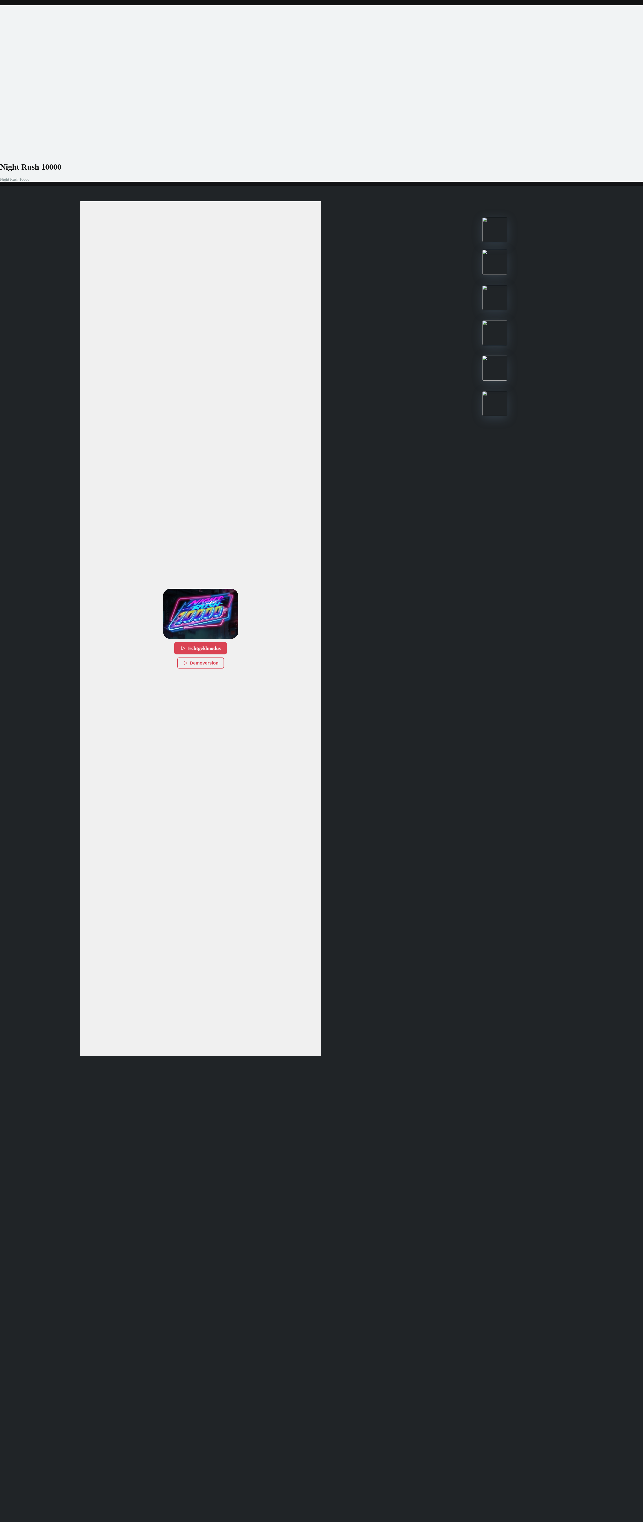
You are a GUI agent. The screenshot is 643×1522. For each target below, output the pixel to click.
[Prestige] (494, 241)
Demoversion (204, 663)
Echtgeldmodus (204, 648)
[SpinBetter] (494, 309)
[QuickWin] (494, 379)
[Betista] (494, 344)
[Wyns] (494, 415)
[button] (200, 614)
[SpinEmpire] (494, 273)
